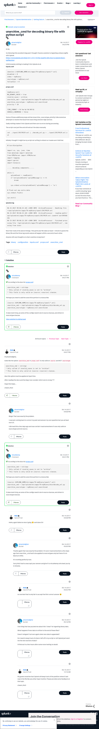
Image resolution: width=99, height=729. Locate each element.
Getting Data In (39, 19)
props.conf (44, 242)
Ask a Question (83, 12)
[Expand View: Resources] (26, 7)
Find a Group (84, 109)
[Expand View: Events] (63, 3)
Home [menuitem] (20, 3)
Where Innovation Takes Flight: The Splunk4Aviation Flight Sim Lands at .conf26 (82, 182)
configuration (23, 242)
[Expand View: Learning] (80, 3)
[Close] (54, 720)
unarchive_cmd (56, 242)
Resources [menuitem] (22, 7)
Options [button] (90, 20)
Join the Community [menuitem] (33, 3)
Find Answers (9, 19)
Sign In (91, 5)
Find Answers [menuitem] (48, 3)
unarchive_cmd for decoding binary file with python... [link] (64, 19)
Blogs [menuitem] (68, 3)
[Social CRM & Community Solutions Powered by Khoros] (90, 706)
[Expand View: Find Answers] (54, 3)
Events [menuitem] (59, 3)
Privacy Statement (9, 725)
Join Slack (84, 78)
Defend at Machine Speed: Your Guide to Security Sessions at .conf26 (83, 154)
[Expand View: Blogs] (70, 3)
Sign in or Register (77, 719)
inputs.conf (34, 242)
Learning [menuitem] (76, 3)
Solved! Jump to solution (16, 27)
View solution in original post (16, 319)
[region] (28, 723)
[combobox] (37, 12)
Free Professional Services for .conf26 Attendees (83, 130)
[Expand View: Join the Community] (41, 3)
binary (13, 242)
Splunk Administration (23, 19)
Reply (63, 252)
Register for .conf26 (84, 42)
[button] (68, 27)
